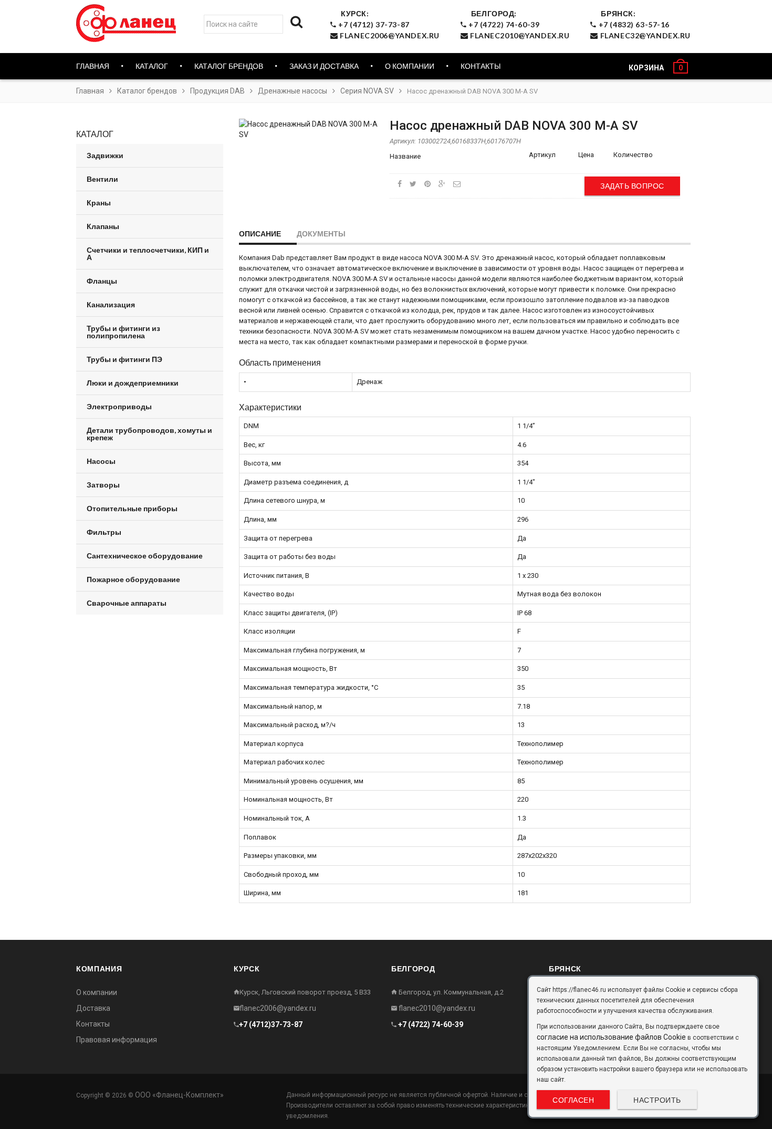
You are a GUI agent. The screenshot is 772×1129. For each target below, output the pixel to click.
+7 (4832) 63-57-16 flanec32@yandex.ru (644, 24)
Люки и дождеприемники (133, 382)
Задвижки (105, 155)
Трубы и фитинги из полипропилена (123, 332)
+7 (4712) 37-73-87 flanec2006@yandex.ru (388, 24)
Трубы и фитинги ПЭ (124, 359)
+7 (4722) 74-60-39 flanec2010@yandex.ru (517, 24)
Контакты (480, 65)
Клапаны (103, 226)
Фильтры (104, 531)
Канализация (111, 304)
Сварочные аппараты (126, 602)
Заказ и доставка (324, 65)
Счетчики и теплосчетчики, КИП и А (148, 253)
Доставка (93, 1008)
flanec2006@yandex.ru (277, 1008)
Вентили (102, 178)
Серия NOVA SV (367, 91)
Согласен (573, 1099)
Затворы (103, 484)
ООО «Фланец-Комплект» (179, 1095)
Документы (321, 233)
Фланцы (102, 280)
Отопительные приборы (132, 508)
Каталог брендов (147, 91)
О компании (409, 65)
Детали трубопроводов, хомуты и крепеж (149, 434)
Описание (260, 233)
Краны (99, 202)
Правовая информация (116, 1039)
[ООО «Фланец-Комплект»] (128, 23)
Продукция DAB (217, 91)
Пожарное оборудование (133, 579)
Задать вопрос (632, 185)
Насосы (101, 461)
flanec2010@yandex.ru (436, 1008)
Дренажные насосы (292, 91)
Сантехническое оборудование (145, 555)
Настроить (657, 1099)
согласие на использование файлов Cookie (611, 1037)
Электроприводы (119, 406)
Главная (92, 65)
